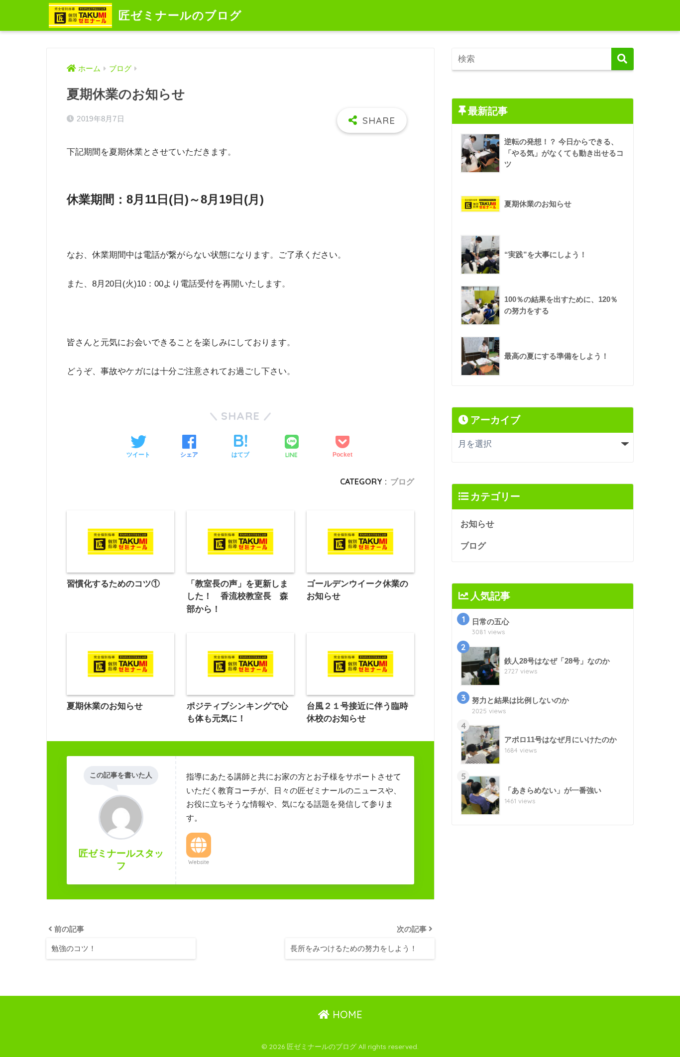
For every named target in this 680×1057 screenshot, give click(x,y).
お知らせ (477, 524)
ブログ (402, 481)
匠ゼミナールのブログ (180, 15)
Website (198, 862)
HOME (346, 1014)
